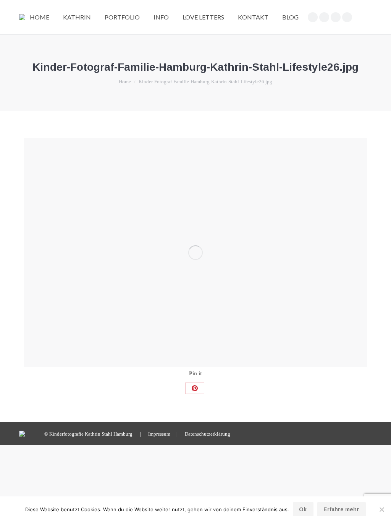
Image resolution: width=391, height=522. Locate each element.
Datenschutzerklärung (207, 434)
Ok (303, 509)
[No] (381, 509)
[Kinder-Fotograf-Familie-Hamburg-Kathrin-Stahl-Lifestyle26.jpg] (195, 252)
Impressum (159, 434)
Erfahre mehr (341, 509)
